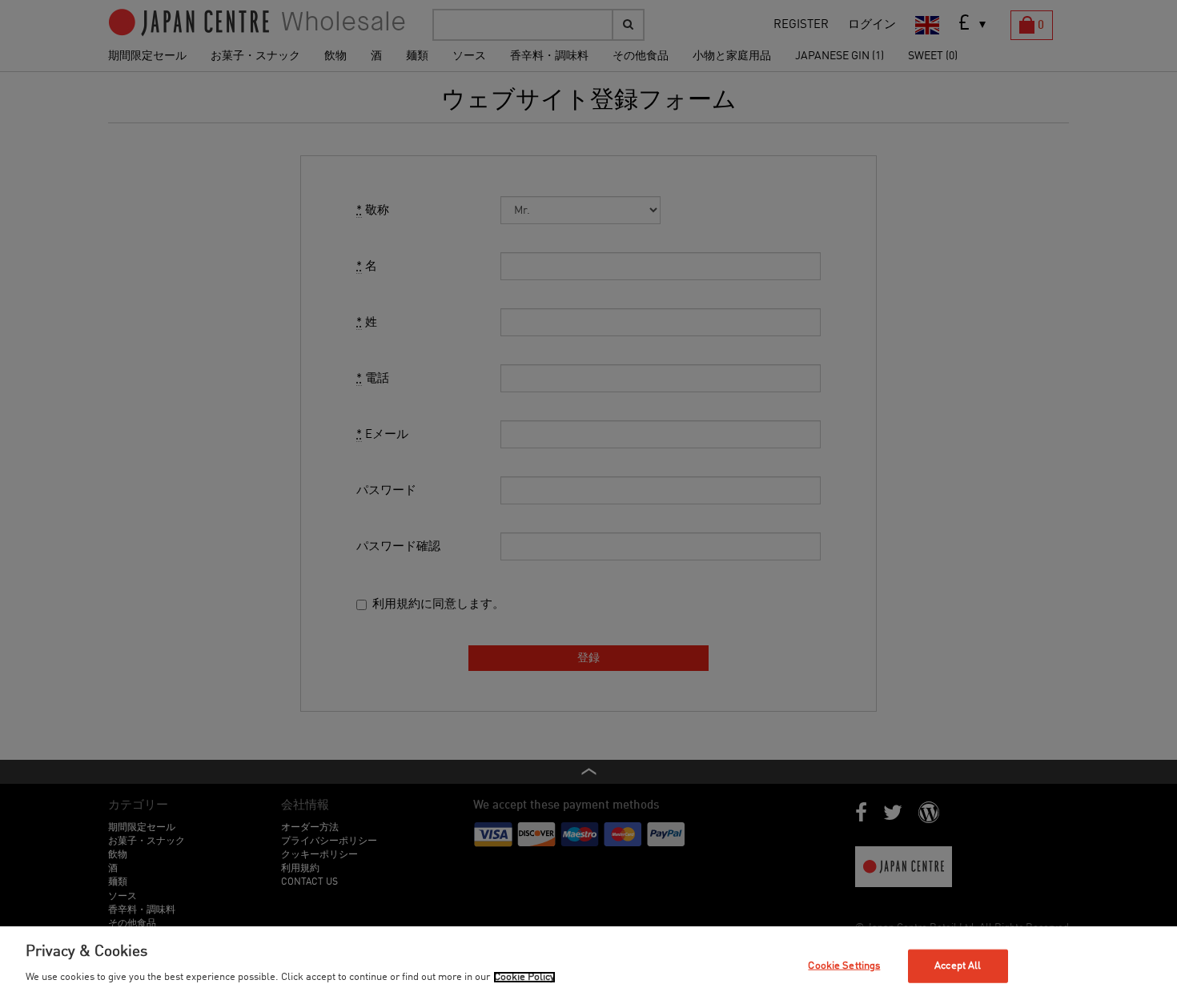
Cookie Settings (844, 966)
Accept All (957, 966)
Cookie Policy (524, 977)
